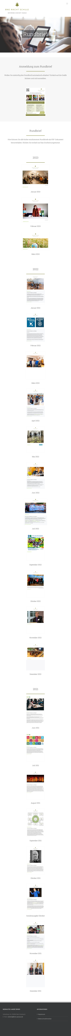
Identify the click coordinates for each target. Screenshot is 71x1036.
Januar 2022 (35, 308)
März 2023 (36, 254)
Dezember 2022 (35, 674)
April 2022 (35, 421)
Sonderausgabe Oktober (35, 916)
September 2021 (36, 840)
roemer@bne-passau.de (15, 1017)
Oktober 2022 (35, 601)
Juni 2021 (35, 728)
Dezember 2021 (35, 991)
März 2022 (36, 383)
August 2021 (35, 803)
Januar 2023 (35, 192)
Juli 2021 (35, 765)
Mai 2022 (35, 456)
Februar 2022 (36, 345)
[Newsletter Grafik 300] (35, 89)
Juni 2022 (35, 493)
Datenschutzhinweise (44, 1019)
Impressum (41, 1014)
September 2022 (35, 565)
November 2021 (35, 953)
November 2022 (35, 637)
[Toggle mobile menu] (67, 4)
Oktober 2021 (35, 878)
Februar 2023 (36, 226)
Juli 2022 (35, 529)
